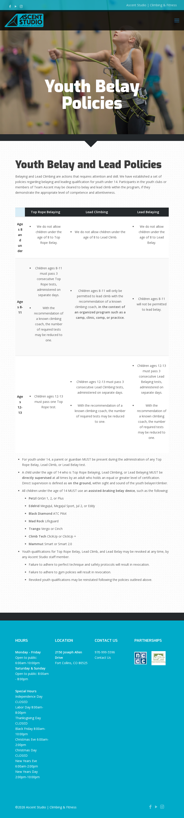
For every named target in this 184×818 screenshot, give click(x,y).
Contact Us (103, 657)
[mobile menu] (177, 20)
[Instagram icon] (21, 6)
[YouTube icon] (15, 6)
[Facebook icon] (10, 6)
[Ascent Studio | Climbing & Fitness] (24, 20)
